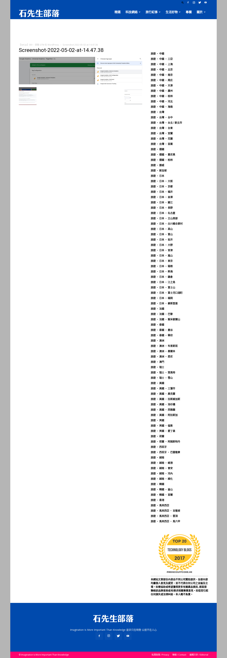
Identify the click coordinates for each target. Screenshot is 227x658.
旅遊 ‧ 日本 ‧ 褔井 (162, 191)
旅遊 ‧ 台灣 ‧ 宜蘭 (162, 133)
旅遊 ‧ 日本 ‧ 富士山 (163, 287)
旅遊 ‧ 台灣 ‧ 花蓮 (162, 138)
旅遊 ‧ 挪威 (157, 165)
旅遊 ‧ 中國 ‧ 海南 (162, 106)
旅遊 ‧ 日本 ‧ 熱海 (162, 271)
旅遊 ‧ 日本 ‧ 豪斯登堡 (164, 303)
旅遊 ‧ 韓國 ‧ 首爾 (162, 494)
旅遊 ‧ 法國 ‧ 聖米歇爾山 (165, 319)
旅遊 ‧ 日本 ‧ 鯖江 (162, 202)
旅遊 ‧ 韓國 (157, 484)
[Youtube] (205, 2)
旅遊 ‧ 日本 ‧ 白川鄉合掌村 (167, 223)
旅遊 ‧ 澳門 (157, 361)
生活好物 (172, 12)
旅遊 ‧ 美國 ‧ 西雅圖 (163, 409)
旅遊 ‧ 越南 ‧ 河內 (162, 473)
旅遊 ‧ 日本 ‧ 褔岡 (162, 298)
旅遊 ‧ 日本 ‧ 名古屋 (163, 213)
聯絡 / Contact (179, 654)
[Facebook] (188, 2)
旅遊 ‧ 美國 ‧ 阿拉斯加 (164, 415)
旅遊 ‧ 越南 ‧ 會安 (162, 468)
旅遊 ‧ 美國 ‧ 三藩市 (163, 388)
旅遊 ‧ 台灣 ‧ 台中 (162, 117)
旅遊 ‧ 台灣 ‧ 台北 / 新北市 (166, 122)
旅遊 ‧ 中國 (157, 53)
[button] (182, 2)
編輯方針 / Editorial (199, 654)
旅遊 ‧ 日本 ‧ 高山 (162, 228)
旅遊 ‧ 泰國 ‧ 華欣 (162, 335)
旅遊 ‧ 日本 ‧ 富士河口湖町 (167, 292)
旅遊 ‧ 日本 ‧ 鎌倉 (162, 276)
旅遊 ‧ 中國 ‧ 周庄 (162, 80)
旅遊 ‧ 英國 (157, 420)
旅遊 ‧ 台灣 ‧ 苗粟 (162, 143)
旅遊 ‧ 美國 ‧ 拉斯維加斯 (165, 399)
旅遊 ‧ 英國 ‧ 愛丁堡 (163, 430)
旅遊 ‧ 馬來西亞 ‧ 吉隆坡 (165, 510)
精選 (118, 12)
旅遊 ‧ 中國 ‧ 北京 (162, 69)
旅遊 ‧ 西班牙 (159, 446)
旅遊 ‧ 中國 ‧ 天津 (162, 85)
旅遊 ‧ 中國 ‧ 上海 (162, 64)
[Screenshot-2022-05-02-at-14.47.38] (80, 83)
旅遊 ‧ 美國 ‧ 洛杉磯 (163, 404)
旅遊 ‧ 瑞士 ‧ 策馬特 (163, 372)
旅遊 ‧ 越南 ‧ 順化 (162, 478)
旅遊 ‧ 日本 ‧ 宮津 (162, 250)
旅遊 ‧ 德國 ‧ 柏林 (162, 159)
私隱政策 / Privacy (160, 654)
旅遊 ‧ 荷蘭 (157, 436)
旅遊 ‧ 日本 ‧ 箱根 (162, 266)
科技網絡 (132, 12)
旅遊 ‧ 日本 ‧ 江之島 (163, 282)
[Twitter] (199, 2)
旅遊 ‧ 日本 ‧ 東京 (162, 260)
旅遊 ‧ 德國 (157, 149)
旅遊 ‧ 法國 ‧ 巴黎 (162, 314)
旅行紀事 (152, 12)
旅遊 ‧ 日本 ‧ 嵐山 (162, 255)
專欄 (189, 12)
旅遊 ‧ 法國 (157, 308)
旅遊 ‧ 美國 (157, 383)
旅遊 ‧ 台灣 (157, 112)
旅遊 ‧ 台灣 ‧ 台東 (162, 127)
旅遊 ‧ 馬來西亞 (160, 505)
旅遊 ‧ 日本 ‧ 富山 (162, 234)
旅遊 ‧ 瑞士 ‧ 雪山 (162, 377)
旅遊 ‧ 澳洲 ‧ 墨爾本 (163, 351)
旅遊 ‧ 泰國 (157, 324)
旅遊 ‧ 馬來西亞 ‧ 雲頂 (164, 515)
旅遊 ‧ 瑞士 (157, 367)
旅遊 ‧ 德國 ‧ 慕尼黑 (163, 154)
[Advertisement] (113, 31)
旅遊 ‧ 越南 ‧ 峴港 (162, 462)
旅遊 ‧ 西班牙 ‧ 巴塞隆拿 (165, 452)
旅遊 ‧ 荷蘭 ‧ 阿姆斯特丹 (165, 441)
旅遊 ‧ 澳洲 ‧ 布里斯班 (164, 345)
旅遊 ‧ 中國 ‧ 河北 (162, 101)
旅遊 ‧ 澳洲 (157, 340)
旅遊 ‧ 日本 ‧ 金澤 (162, 197)
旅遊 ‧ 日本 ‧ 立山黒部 (164, 218)
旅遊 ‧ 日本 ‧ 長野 (162, 207)
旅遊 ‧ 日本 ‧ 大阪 (162, 181)
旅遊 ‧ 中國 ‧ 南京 (162, 74)
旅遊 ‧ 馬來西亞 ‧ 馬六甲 (165, 521)
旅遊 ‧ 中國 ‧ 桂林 (162, 96)
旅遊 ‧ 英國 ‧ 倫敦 (162, 425)
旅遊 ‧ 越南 (157, 457)
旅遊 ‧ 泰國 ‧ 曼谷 (162, 329)
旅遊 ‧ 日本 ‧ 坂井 (162, 239)
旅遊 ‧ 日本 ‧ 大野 (162, 244)
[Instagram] (193, 2)
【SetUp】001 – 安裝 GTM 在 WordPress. (39, 44)
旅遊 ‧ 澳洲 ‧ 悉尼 (162, 356)
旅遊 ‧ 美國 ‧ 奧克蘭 (163, 393)
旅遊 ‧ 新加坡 (159, 170)
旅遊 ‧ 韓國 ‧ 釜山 (162, 489)
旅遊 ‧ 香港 (157, 500)
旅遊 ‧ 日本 (157, 175)
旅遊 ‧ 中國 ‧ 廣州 (162, 90)
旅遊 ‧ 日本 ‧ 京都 (162, 186)
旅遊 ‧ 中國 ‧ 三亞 (162, 58)
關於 (200, 12)
